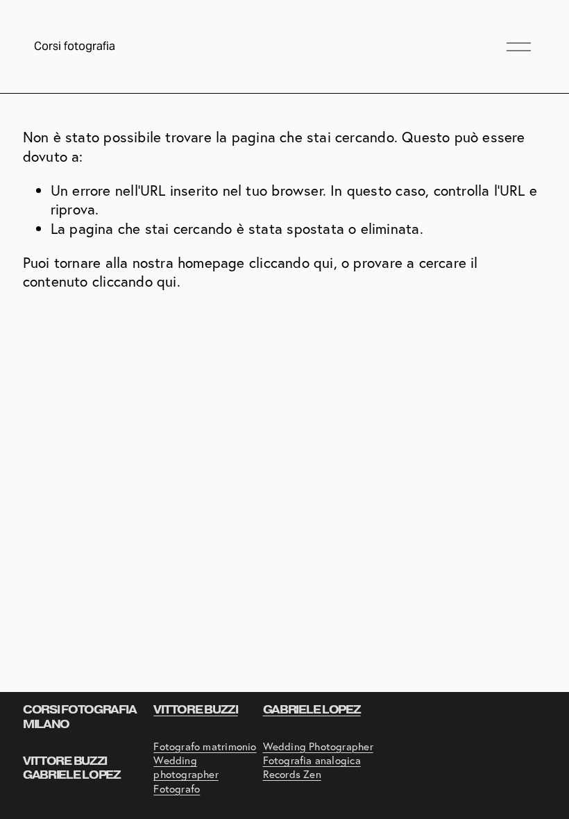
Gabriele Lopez (312, 710)
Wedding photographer (186, 767)
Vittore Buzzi (195, 710)
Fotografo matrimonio (204, 746)
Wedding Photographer (318, 746)
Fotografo (176, 788)
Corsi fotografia (74, 46)
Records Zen (292, 774)
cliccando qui (291, 262)
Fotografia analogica (312, 760)
